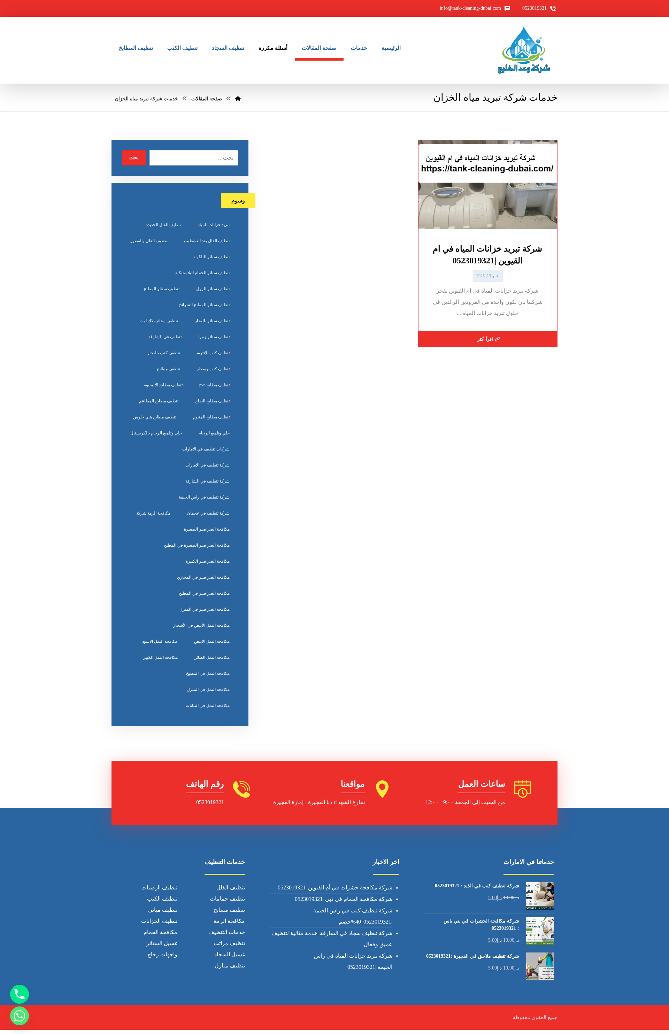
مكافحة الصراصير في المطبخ (204, 593)
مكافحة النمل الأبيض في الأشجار (201, 625)
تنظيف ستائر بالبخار (212, 320)
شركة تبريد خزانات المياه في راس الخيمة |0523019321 (353, 961)
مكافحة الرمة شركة (153, 513)
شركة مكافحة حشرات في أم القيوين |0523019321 (335, 887)
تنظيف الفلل (230, 887)
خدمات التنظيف (226, 932)
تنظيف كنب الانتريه (213, 352)
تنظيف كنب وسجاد (213, 368)
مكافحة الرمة (229, 921)
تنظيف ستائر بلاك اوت (159, 320)
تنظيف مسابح (229, 910)
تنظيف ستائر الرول (213, 288)
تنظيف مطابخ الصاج (212, 401)
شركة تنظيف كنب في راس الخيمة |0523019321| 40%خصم (352, 916)
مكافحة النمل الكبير (160, 657)
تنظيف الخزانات (159, 921)
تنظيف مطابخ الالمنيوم (163, 385)
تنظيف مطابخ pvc (214, 385)
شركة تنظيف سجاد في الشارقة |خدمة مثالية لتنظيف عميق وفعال (331, 938)
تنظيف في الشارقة (165, 336)
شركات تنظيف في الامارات (206, 449)
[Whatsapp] (19, 1015)
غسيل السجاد (229, 954)
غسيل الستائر (161, 943)
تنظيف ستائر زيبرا (214, 336)
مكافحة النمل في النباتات (208, 705)
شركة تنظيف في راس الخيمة (204, 497)
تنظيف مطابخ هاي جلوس (154, 417)
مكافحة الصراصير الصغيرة (207, 529)
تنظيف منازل (230, 966)
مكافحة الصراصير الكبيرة (208, 561)
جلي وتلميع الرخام (214, 433)
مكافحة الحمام (160, 932)
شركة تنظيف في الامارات (207, 465)
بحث (134, 157)
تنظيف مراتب (229, 943)
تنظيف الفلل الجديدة (163, 224)
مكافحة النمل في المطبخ (208, 673)
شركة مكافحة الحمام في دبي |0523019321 (343, 899)
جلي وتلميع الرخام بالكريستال (156, 433)
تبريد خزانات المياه (214, 224)
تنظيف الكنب (162, 899)
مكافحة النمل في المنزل (208, 689)
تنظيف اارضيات (159, 887)
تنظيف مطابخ (168, 368)
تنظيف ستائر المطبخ (161, 288)
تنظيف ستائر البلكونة (211, 256)
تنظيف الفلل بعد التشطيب (207, 240)
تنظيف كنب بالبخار (163, 352)
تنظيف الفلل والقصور (148, 240)
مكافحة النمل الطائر (212, 657)
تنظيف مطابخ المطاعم (158, 401)
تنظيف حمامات (227, 899)
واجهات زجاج (162, 954)
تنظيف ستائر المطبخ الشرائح (204, 304)
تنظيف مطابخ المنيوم (211, 417)
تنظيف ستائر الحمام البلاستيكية (202, 272)
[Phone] (19, 994)
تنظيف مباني (162, 910)
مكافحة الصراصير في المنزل (204, 609)
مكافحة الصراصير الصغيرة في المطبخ (197, 545)
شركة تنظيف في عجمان (208, 513)
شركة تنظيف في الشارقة (207, 481)
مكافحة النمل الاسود (159, 641)
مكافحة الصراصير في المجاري (203, 577)
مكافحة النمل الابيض (212, 641)
